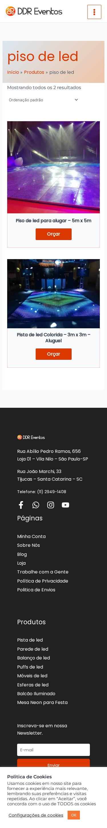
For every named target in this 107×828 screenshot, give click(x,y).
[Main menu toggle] (94, 12)
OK (73, 815)
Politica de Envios (36, 590)
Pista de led (30, 640)
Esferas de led (33, 685)
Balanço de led (33, 658)
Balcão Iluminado (36, 693)
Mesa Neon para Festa (42, 702)
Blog (22, 554)
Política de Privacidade (42, 581)
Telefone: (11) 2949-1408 (41, 492)
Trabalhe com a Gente (42, 572)
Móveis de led (32, 676)
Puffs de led (30, 667)
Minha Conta (31, 536)
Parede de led (32, 649)
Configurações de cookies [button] (36, 815)
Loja (21, 563)
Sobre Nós (28, 545)
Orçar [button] (53, 234)
